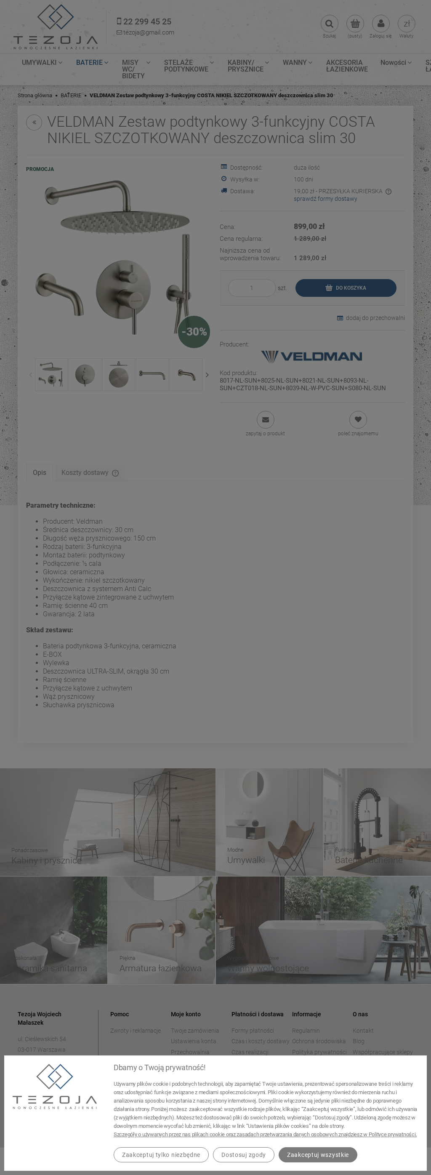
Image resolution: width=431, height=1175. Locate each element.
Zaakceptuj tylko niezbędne (161, 1154)
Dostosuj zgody (243, 1154)
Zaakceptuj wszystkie (318, 1154)
